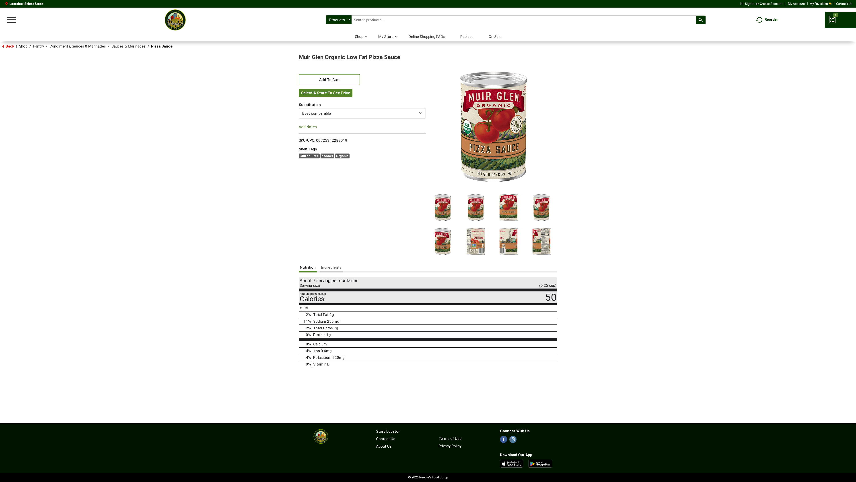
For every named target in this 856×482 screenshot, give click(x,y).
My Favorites (819, 4)
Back (9, 46)
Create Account (771, 4)
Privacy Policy (449, 446)
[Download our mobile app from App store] (511, 463)
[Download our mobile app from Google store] (540, 463)
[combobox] (339, 19)
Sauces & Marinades (128, 46)
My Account (796, 4)
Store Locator (388, 431)
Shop (23, 46)
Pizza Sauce (162, 46)
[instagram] (512, 440)
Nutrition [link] (308, 267)
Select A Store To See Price (325, 93)
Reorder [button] (771, 19)
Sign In (749, 4)
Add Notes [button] (308, 127)
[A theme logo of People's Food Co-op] (175, 20)
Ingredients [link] (331, 267)
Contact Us (844, 4)
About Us (384, 446)
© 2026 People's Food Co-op (428, 477)
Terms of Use (449, 438)
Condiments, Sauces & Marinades (77, 46)
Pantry (38, 46)
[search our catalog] (701, 20)
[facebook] (503, 440)
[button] (442, 207)
